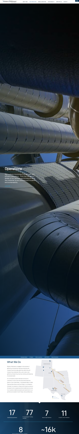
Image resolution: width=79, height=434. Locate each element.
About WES (25, 1)
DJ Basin (31, 357)
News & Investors (42, 1)
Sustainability (51, 1)
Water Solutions (55, 357)
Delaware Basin (24, 357)
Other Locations (38, 357)
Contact (65, 1)
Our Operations (32, 1)
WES (77, 0)
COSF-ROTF (46, 357)
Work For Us (59, 1)
